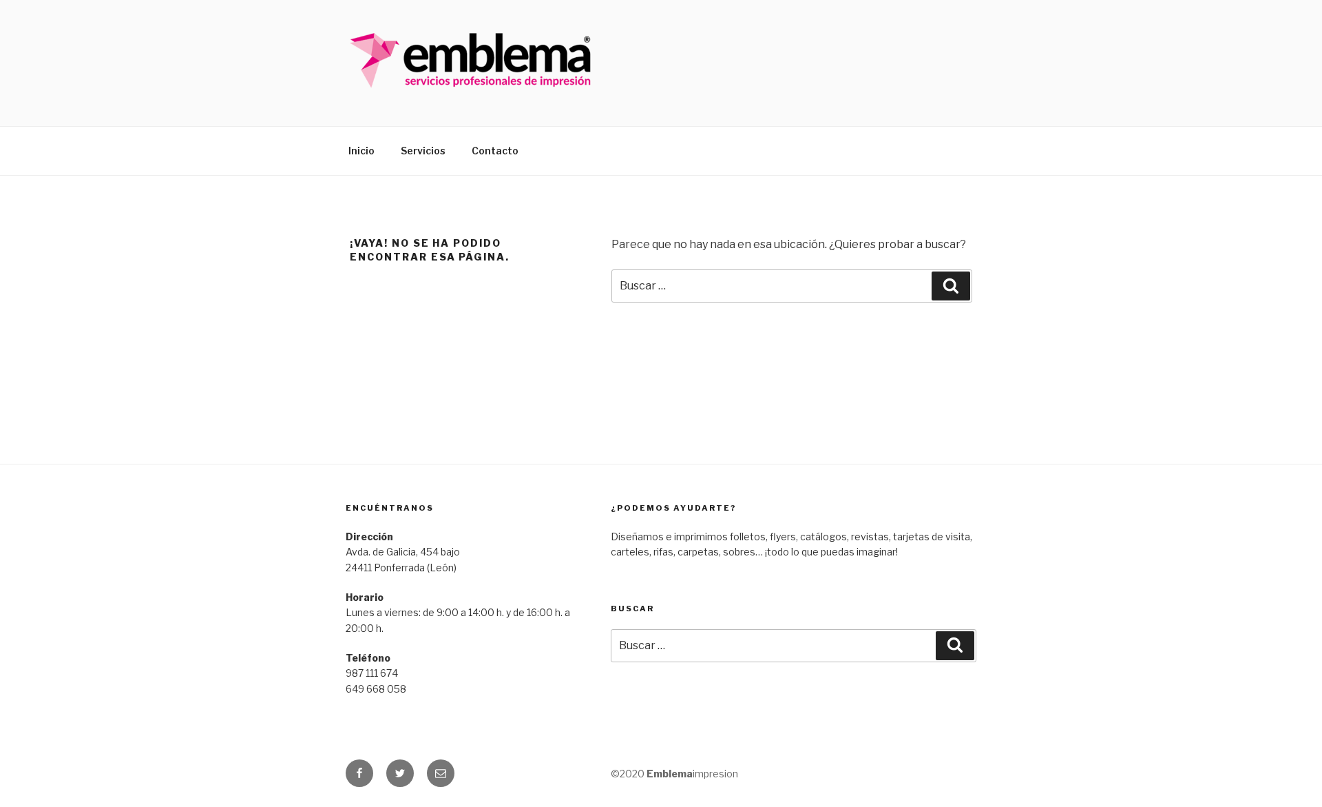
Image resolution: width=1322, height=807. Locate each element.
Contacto (495, 150)
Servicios (423, 150)
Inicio (361, 150)
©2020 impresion (674, 773)
